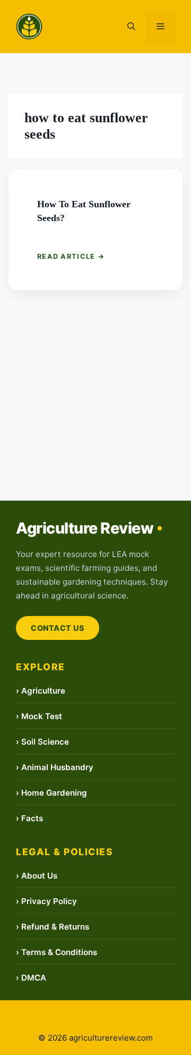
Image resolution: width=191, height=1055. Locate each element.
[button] (131, 27)
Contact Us (57, 627)
